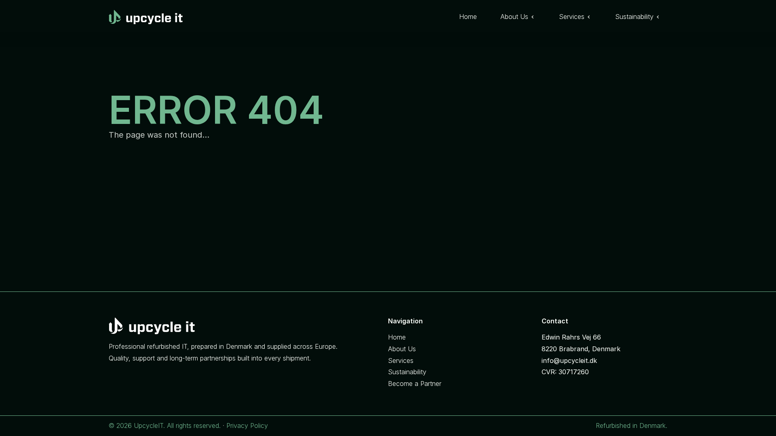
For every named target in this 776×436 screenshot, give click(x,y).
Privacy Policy (247, 425)
